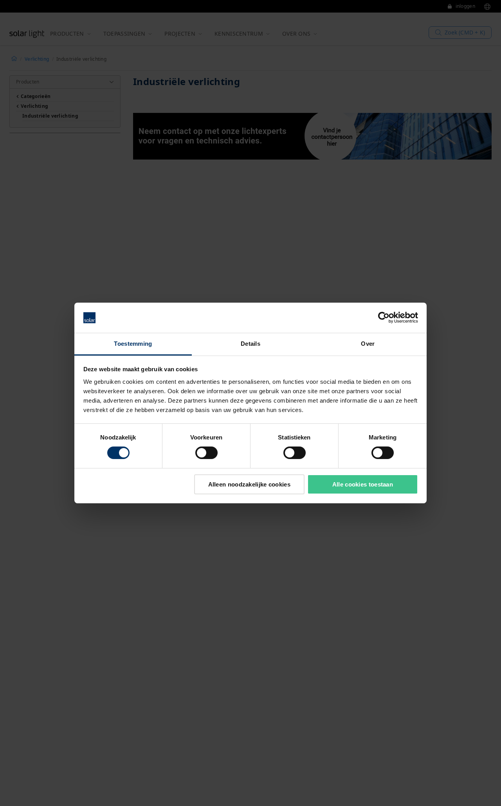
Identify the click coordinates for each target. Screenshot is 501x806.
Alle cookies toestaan (362, 484)
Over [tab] (368, 343)
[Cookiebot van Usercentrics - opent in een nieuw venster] (384, 317)
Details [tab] (250, 343)
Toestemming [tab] (133, 343)
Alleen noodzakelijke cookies (249, 484)
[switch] (206, 453)
